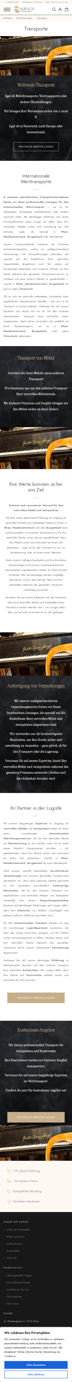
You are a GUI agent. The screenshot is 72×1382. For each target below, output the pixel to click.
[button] (36, 146)
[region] (36, 1354)
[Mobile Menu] (7, 9)
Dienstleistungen (24, 18)
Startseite (7, 18)
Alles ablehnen (36, 1374)
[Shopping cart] (67, 10)
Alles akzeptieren (36, 1365)
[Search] (54, 9)
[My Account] (60, 9)
